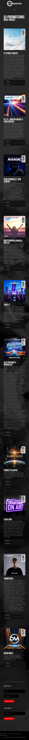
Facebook (4, 733)
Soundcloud (5, 735)
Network (7, 81)
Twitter (11, 733)
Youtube (18, 733)
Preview (7, 84)
